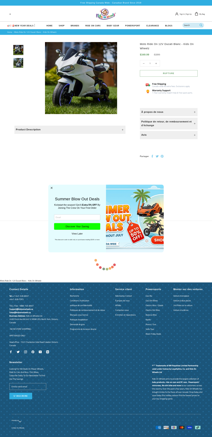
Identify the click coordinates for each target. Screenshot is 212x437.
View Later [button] (77, 234)
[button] (51, 188)
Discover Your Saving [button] (77, 226)
